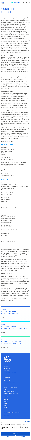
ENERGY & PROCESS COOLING (10, 387)
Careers (3, 332)
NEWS (5, 405)
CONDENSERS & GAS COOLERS (10, 373)
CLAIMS (5, 407)
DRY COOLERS (7, 371)
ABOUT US (6, 399)
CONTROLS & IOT (7, 375)
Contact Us (3, 347)
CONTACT (6, 403)
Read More (3, 317)
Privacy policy (27, 421)
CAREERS (6, 401)
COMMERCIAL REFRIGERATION (10, 383)
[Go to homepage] (3, 2)
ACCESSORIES (7, 377)
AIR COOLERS (7, 368)
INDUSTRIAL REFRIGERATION (10, 391)
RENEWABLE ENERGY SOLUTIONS (11, 393)
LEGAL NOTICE (6, 415)
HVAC (5, 389)
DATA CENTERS (7, 385)
